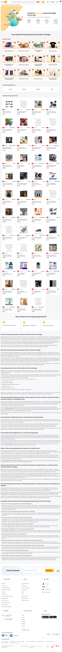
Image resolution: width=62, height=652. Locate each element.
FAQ (22, 594)
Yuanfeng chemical (42, 163)
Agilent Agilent (13, 145)
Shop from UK (12, 641)
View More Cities (25, 630)
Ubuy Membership (5, 602)
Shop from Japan (20, 641)
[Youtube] (56, 646)
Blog (23, 592)
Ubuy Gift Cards (25, 600)
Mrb (52, 89)
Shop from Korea (40, 641)
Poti (22, 627)
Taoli (29, 145)
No (58, 199)
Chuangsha (28, 235)
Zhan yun (43, 271)
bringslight (28, 199)
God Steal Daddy (12, 307)
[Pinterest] (52, 647)
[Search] (43, 2)
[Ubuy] (5, 2)
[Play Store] (53, 617)
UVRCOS (24, 89)
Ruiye (29, 181)
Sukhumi (23, 621)
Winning (57, 217)
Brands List (24, 585)
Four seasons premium (42, 307)
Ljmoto (14, 163)
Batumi (23, 619)
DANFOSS (14, 199)
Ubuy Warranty (5, 604)
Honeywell (28, 109)
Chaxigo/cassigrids (56, 145)
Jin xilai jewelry (42, 217)
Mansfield (14, 289)
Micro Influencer (5, 600)
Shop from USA (5, 641)
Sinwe (58, 235)
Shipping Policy (5, 598)
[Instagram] (54, 646)
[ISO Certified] (13, 635)
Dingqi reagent (56, 271)
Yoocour (10, 89)
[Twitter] (59, 646)
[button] (49, 2)
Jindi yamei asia (56, 253)
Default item (42, 235)
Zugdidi (23, 623)
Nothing (14, 181)
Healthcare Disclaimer (6, 606)
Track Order (4, 594)
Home (3, 4)
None (44, 181)
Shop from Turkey (5, 642)
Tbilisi (23, 615)
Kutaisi (23, 617)
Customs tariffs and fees (7, 596)
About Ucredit (25, 596)
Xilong (14, 271)
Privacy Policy (33, 646)
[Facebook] (52, 646)
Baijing (29, 271)
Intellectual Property (6, 590)
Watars (43, 127)
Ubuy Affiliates (25, 598)
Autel (38, 89)
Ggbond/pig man (12, 127)
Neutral (43, 145)
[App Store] (45, 617)
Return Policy (24, 590)
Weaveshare (57, 181)
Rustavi (23, 625)
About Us (4, 583)
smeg (29, 163)
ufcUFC (43, 289)
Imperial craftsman (12, 235)
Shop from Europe (14, 642)
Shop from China (49, 641)
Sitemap (3, 592)
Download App (25, 583)
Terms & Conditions (24, 646)
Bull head (43, 109)
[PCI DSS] (4, 636)
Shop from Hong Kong (30, 641)
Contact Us (4, 585)
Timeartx (28, 127)
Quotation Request (6, 587)
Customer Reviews (26, 587)
